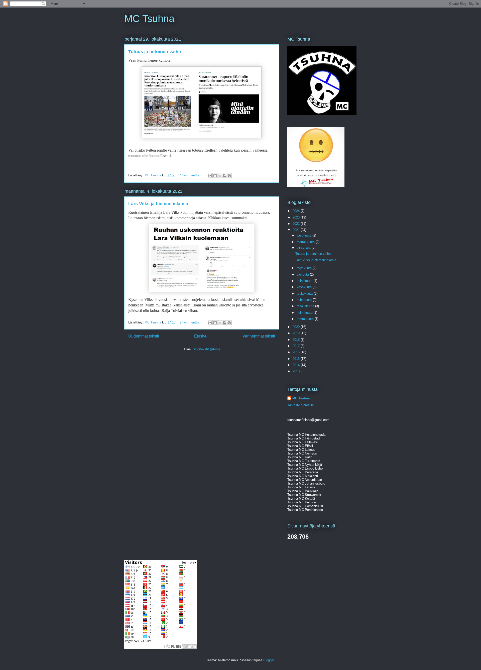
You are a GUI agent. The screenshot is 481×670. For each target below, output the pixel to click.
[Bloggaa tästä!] (214, 175)
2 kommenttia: (190, 322)
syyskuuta (305, 268)
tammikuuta (306, 319)
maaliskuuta (306, 306)
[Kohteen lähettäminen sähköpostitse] (210, 175)
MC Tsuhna (149, 18)
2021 (297, 230)
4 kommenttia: (190, 175)
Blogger (268, 660)
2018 (297, 340)
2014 (297, 365)
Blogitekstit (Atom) (206, 349)
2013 (297, 371)
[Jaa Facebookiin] (224, 175)
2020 (297, 327)
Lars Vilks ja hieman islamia (158, 203)
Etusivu (200, 336)
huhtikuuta (305, 300)
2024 (297, 211)
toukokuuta (305, 293)
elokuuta (303, 274)
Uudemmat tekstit (143, 336)
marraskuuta (306, 242)
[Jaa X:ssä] (219, 175)
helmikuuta (305, 312)
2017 (297, 346)
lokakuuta (304, 248)
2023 (297, 217)
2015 (297, 359)
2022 (297, 224)
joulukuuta (304, 235)
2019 (297, 333)
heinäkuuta (305, 281)
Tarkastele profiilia (300, 405)
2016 (297, 352)
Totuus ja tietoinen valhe (154, 51)
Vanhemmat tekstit (259, 336)
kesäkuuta (305, 287)
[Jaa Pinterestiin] (229, 175)
